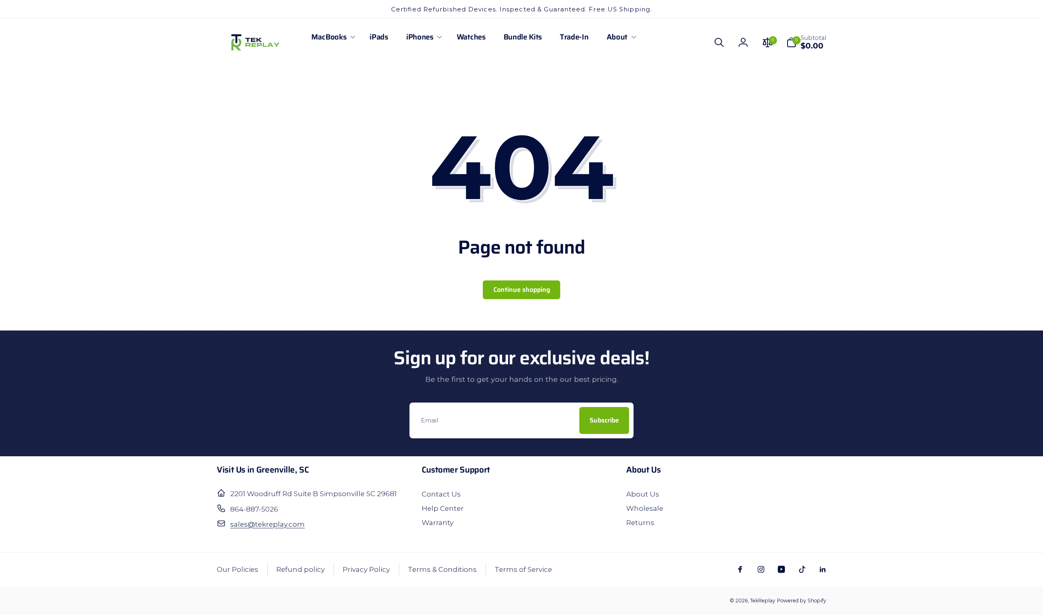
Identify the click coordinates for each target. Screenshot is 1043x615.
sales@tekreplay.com (267, 524)
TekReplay (762, 600)
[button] (331, 37)
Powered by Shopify (801, 600)
